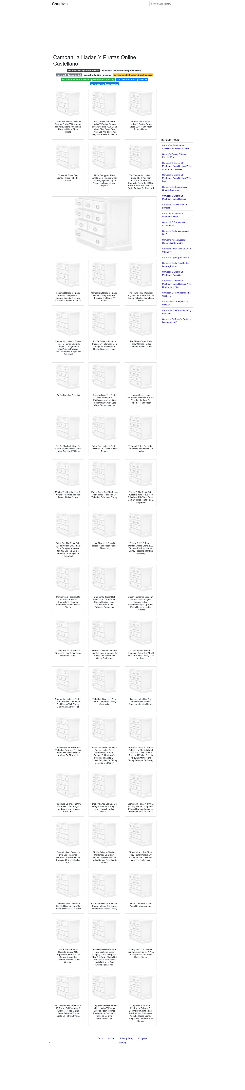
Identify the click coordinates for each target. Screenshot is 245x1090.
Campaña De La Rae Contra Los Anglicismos (175, 264)
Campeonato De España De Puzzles (175, 303)
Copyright (142, 1038)
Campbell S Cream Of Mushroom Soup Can (172, 273)
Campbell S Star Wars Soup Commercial (175, 224)
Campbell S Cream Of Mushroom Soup (172, 215)
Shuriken (60, 3)
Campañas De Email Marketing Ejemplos (176, 312)
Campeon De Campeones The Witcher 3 (176, 294)
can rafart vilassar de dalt (68, 74)
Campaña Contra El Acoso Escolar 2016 (174, 156)
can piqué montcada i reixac (104, 83)
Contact (111, 1038)
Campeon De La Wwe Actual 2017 (175, 232)
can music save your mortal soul (83, 70)
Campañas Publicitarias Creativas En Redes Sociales (175, 147)
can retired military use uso (97, 74)
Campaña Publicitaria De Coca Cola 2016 (176, 250)
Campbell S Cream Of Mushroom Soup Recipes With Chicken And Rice (176, 283)
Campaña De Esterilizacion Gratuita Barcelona (174, 188)
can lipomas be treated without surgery (133, 74)
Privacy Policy (127, 1038)
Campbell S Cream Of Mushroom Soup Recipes (174, 197)
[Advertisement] (85, 20)
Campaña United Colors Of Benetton (174, 206)
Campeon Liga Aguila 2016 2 (175, 257)
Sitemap (122, 1042)
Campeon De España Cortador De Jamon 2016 (176, 321)
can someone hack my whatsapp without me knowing (88, 79)
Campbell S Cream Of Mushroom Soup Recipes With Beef (176, 178)
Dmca (100, 1038)
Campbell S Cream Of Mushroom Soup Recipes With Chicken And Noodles (176, 166)
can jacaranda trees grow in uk (132, 79)
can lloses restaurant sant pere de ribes (121, 70)
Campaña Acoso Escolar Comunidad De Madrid (173, 241)
